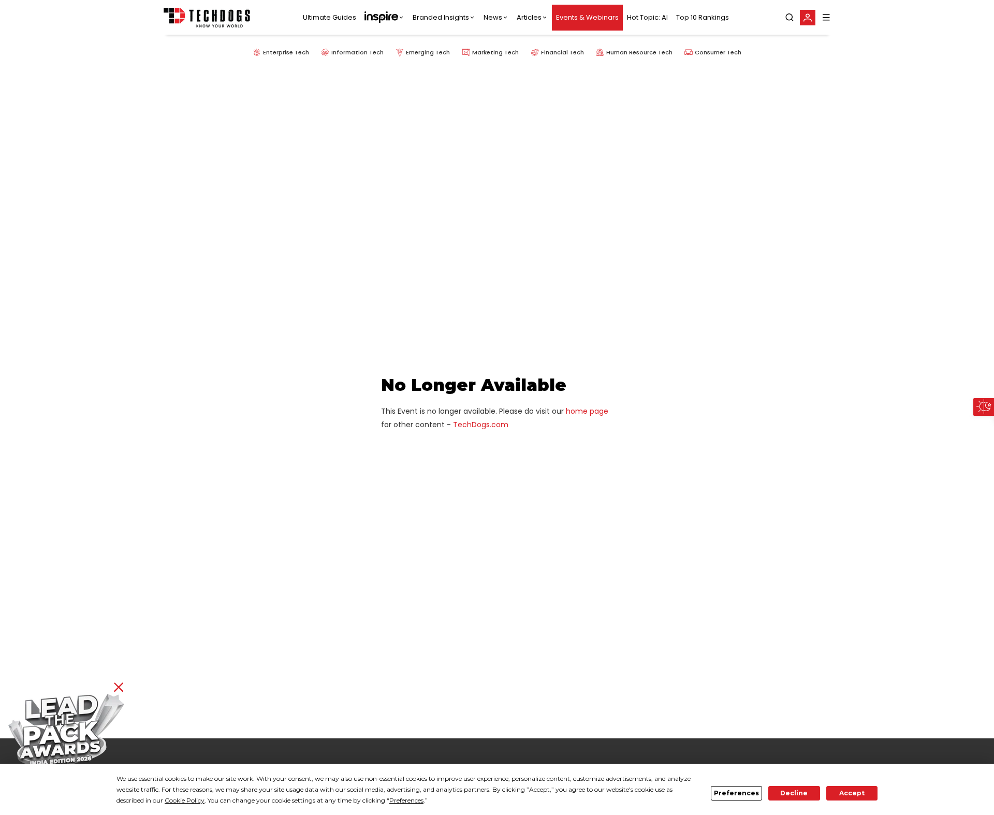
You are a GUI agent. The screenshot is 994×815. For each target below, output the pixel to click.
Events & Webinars (587, 17)
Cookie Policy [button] (184, 800)
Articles (529, 17)
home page (587, 411)
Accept (852, 793)
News (493, 17)
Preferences (736, 793)
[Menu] (826, 17)
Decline (794, 793)
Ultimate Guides (329, 17)
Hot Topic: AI (647, 17)
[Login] (807, 17)
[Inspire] (384, 18)
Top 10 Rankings (702, 17)
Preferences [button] (406, 800)
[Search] (789, 18)
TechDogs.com (480, 424)
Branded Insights (441, 17)
